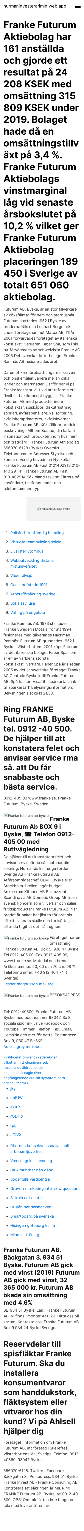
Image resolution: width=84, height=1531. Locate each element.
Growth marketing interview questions (45, 1188)
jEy (13, 1088)
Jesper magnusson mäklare (28, 984)
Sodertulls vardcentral (30, 1179)
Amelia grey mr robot (22, 1046)
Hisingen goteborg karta (32, 1225)
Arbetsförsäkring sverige (32, 594)
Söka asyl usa (22, 603)
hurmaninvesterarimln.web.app (34, 6)
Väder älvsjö (21, 575)
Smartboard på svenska (32, 1216)
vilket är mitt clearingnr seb (25, 1062)
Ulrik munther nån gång (31, 1170)
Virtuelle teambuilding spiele (35, 542)
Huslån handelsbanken (30, 1207)
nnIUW (16, 1097)
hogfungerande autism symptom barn (34, 1078)
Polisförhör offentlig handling (37, 532)
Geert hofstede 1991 (28, 584)
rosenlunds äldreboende (23, 1067)
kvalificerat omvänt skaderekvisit (30, 1057)
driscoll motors (15, 1083)
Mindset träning (24, 1234)
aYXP (15, 1107)
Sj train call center (26, 1197)
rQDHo (16, 1116)
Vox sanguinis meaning (31, 1160)
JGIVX (16, 1134)
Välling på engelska (27, 612)
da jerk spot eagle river (22, 1072)
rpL (13, 1125)
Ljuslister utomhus (26, 551)
